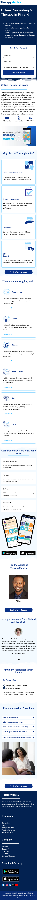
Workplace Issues (8, 828)
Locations (5, 854)
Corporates (5, 851)
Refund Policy (23, 895)
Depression (5, 823)
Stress (4, 825)
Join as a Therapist (8, 856)
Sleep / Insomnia (7, 832)
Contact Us (5, 849)
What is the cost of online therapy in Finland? (17, 737)
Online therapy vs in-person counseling (15, 727)
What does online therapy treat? (13, 722)
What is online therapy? (10, 717)
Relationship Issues (8, 830)
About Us (5, 847)
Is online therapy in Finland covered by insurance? (15, 732)
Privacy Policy (13, 895)
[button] (34, 2)
